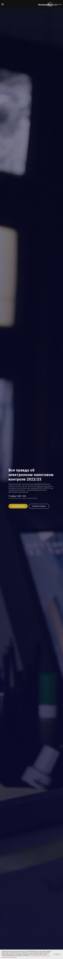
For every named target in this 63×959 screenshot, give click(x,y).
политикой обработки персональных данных (39, 955)
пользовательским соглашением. (9, 957)
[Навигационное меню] (3, 4)
